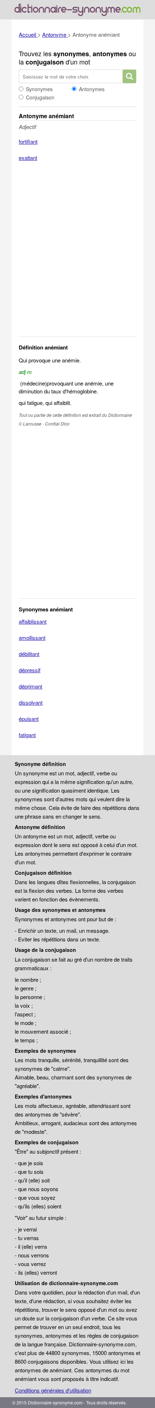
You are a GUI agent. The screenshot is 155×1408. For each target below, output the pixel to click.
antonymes (110, 53)
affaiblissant (32, 621)
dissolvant (31, 702)
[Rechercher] (129, 76)
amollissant (32, 637)
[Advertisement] (77, 253)
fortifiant (28, 141)
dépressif (29, 670)
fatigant (27, 735)
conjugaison (45, 62)
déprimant (30, 686)
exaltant (28, 157)
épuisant (29, 718)
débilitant (29, 654)
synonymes (71, 53)
